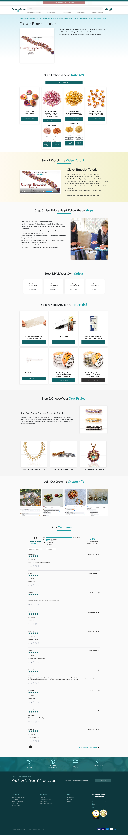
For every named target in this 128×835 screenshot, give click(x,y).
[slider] (31, 191)
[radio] (64, 537)
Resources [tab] (43, 794)
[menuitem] (34, 12)
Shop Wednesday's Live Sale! (64, 3)
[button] (105, 10)
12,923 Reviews (35, 544)
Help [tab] (68, 794)
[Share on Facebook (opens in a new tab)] (33, 566)
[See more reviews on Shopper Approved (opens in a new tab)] (38, 566)
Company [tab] (15, 794)
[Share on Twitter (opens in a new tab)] (36, 566)
